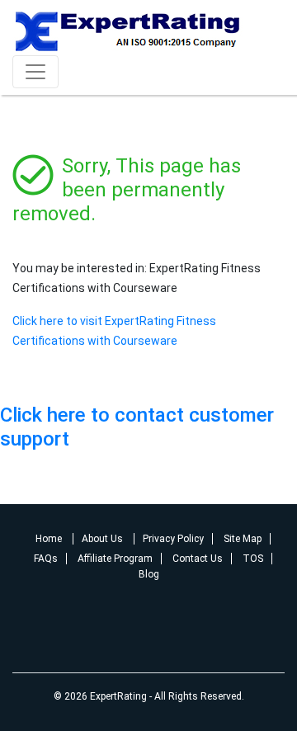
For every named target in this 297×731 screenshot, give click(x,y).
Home (49, 539)
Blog (149, 574)
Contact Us (197, 558)
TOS (253, 558)
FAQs (46, 558)
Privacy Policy (173, 539)
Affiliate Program (115, 558)
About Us (103, 539)
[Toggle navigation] (35, 71)
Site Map (243, 539)
